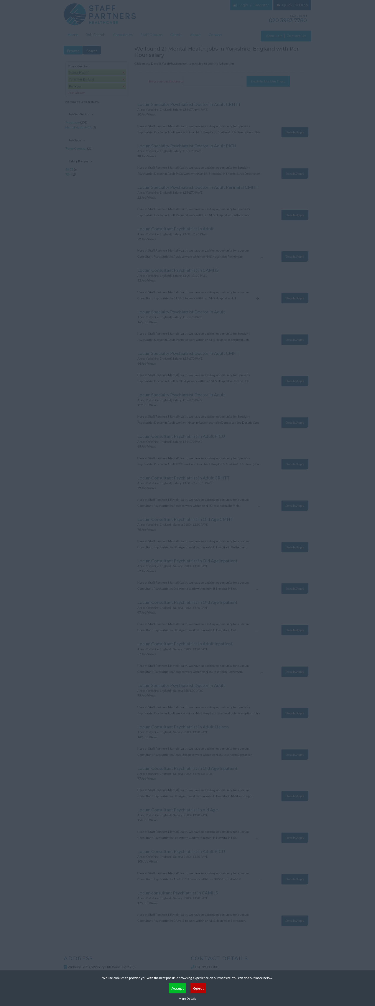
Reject (198, 988)
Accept (177, 988)
